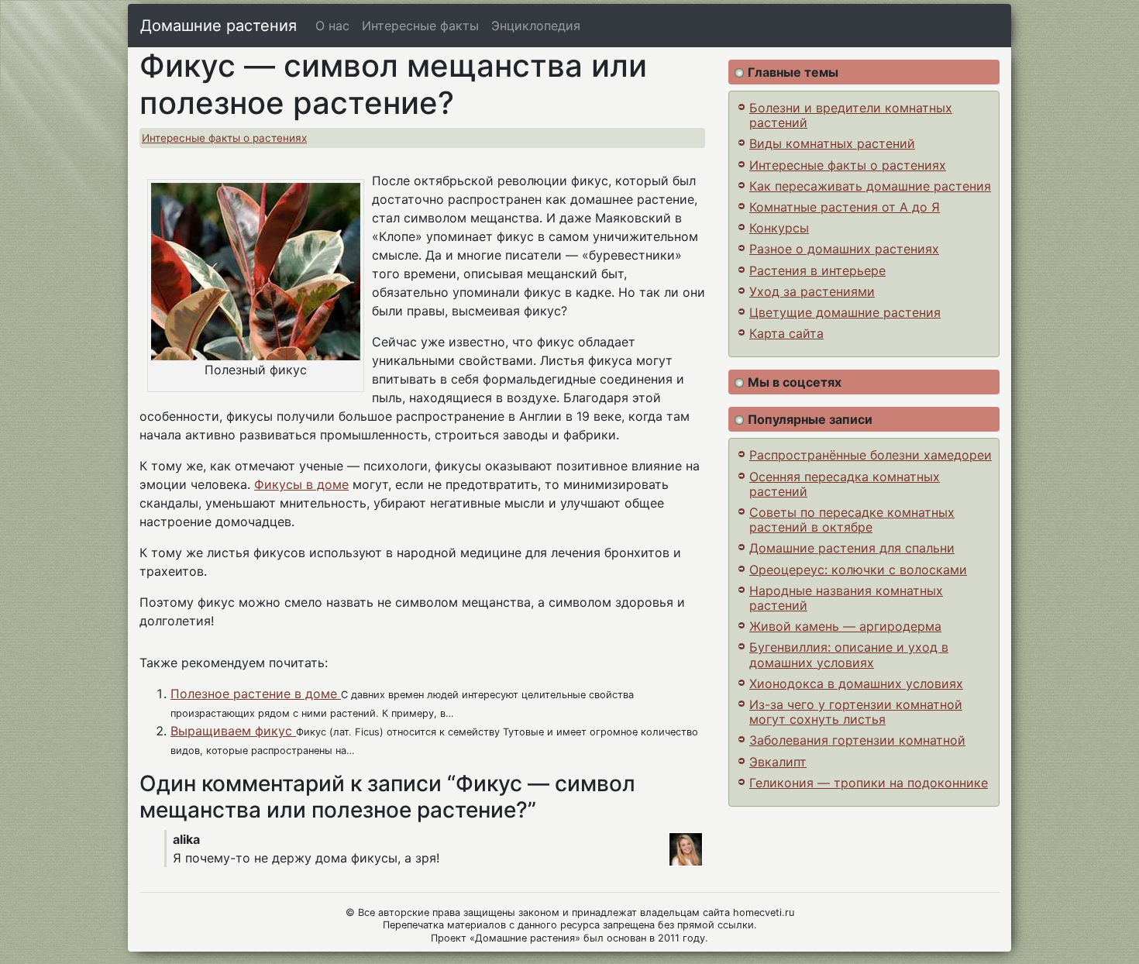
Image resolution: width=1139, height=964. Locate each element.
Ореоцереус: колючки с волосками (858, 569)
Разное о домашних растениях (844, 248)
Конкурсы (779, 228)
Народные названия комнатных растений (846, 598)
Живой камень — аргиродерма (845, 626)
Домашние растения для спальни (852, 548)
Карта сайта (786, 333)
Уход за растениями (812, 291)
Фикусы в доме (301, 484)
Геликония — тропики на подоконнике (868, 782)
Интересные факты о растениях (224, 138)
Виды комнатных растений (832, 143)
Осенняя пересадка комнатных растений (844, 484)
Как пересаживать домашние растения (870, 186)
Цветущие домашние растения (845, 312)
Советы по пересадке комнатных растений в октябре (852, 519)
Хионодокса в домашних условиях (856, 683)
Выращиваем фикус (233, 730)
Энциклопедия (535, 25)
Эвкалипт (778, 761)
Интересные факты (420, 25)
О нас (332, 25)
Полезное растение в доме (255, 693)
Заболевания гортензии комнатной (857, 740)
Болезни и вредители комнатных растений (850, 115)
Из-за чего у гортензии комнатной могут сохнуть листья (855, 712)
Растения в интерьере (817, 270)
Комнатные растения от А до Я (844, 207)
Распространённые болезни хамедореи (870, 455)
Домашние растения (218, 25)
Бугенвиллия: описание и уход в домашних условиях (848, 654)
